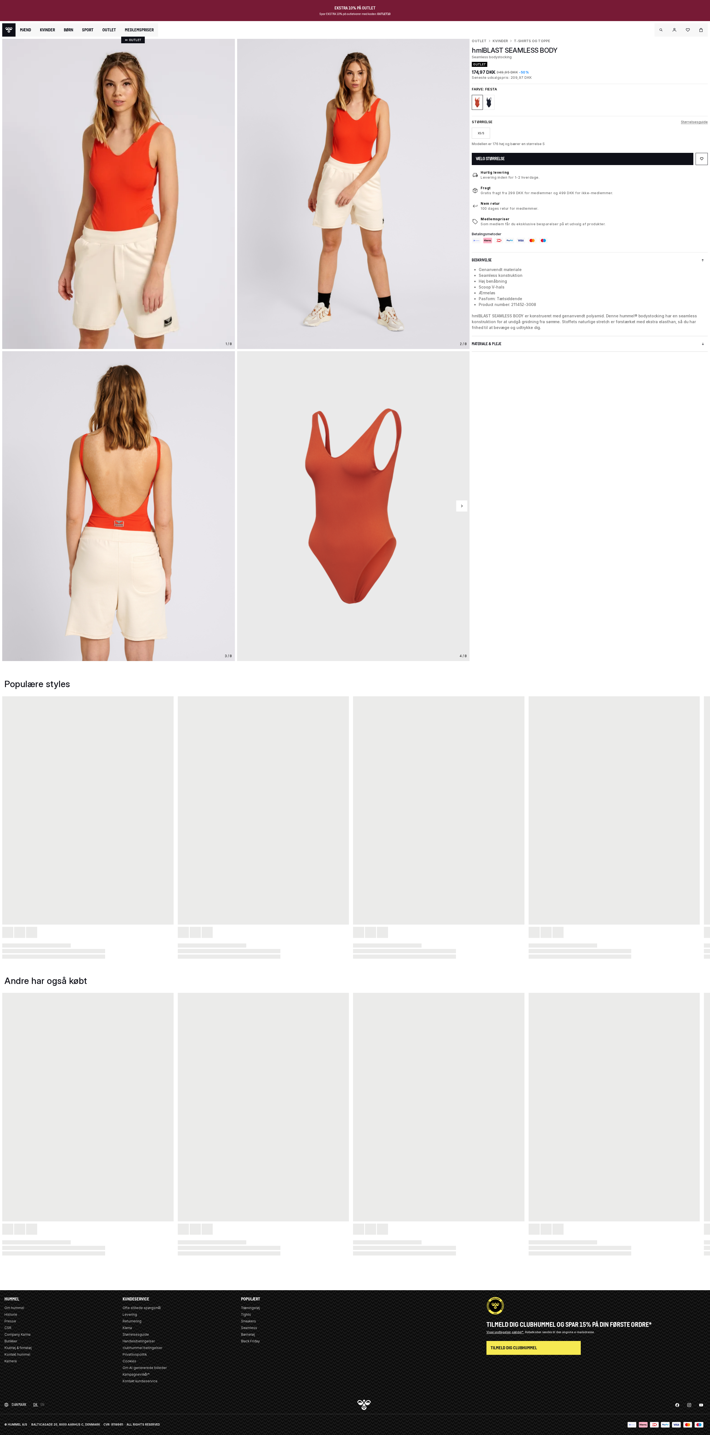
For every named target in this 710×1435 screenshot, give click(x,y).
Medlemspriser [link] (139, 29)
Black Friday (250, 1341)
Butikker (10, 1341)
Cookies (129, 1361)
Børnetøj (248, 1334)
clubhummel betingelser (142, 1348)
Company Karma (17, 1334)
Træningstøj (250, 1308)
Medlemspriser (495, 219)
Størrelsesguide (694, 122)
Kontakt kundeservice (140, 1381)
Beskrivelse (482, 260)
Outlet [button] (109, 30)
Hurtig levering (495, 172)
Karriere (10, 1361)
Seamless (249, 1328)
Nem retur (490, 203)
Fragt (486, 188)
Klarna (127, 1328)
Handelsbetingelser (139, 1341)
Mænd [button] (25, 30)
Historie (10, 1314)
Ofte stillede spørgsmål (142, 1308)
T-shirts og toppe (532, 41)
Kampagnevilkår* (136, 1374)
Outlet (479, 41)
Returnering (132, 1321)
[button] (661, 30)
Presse (10, 1321)
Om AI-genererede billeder (145, 1368)
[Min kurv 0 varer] (701, 30)
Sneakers (248, 1321)
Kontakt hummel (17, 1354)
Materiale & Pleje (486, 344)
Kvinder (500, 41)
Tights (246, 1314)
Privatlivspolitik (135, 1354)
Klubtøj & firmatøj (18, 1348)
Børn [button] (68, 30)
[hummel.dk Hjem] (9, 30)
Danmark (19, 1405)
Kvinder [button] (47, 30)
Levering (130, 1314)
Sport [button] (87, 30)
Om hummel (14, 1308)
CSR (7, 1328)
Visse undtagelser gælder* (505, 1332)
